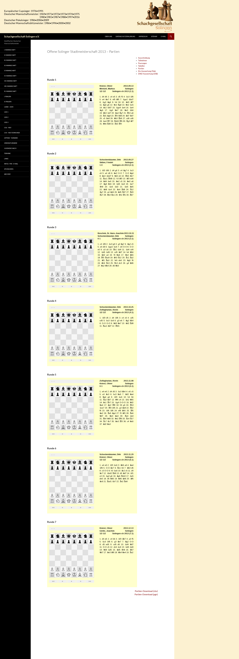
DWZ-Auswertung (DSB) (148, 74)
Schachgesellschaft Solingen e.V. (21, 36)
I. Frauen (7, 96)
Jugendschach (10, 148)
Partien (141, 68)
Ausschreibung (144, 58)
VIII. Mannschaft (10, 86)
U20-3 (6, 122)
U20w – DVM (8, 107)
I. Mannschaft (9, 50)
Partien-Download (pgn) (146, 594)
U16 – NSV (7, 127)
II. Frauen (7, 101)
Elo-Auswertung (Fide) (147, 71)
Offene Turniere (11, 138)
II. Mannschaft (10, 55)
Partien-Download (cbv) (146, 591)
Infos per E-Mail (11, 164)
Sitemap (154, 36)
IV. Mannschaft (10, 65)
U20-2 (6, 117)
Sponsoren (8, 169)
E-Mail (163, 36)
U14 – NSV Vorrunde (12, 133)
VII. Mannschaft (10, 81)
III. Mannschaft (10, 60)
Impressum (143, 36)
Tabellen (141, 66)
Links (6, 159)
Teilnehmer (142, 60)
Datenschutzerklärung (125, 36)
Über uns (108, 36)
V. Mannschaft (10, 70)
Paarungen (142, 63)
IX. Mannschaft (10, 91)
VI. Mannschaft (10, 76)
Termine (7, 153)
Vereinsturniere (10, 143)
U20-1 (6, 112)
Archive (7, 174)
